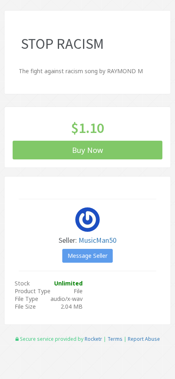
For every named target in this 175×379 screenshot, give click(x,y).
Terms (114, 338)
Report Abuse (144, 338)
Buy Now (87, 150)
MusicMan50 (97, 240)
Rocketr (93, 338)
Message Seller (87, 255)
